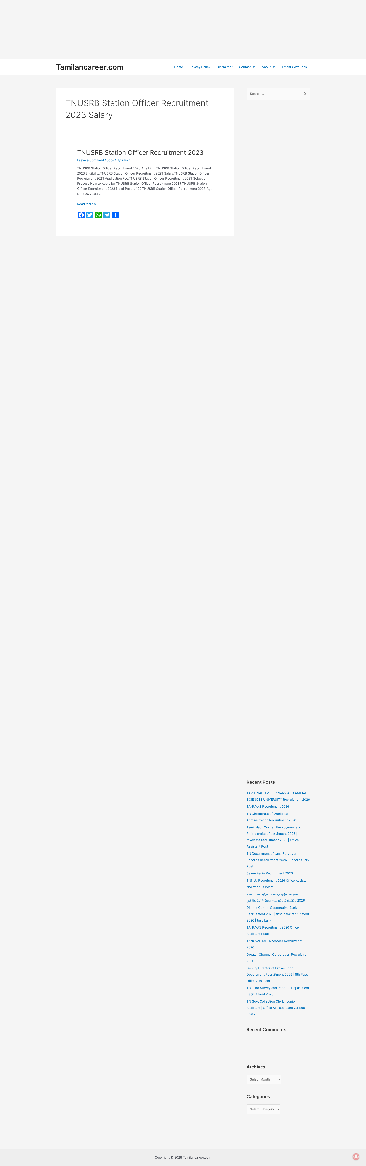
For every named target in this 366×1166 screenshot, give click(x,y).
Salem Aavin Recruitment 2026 (270, 873)
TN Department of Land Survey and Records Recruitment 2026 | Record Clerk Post (278, 860)
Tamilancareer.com (89, 67)
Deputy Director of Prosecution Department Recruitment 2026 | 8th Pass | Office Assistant (278, 974)
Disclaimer (225, 67)
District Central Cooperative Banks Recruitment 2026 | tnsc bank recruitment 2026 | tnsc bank (278, 914)
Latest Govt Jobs (294, 67)
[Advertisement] (127, 29)
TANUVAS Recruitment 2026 (268, 806)
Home (178, 67)
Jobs (110, 160)
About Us (269, 67)
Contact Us (247, 67)
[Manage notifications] (356, 1156)
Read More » (86, 204)
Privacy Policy (199, 67)
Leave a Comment (90, 160)
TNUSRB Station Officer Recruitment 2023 (140, 152)
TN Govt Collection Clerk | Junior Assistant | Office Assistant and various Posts (276, 1007)
